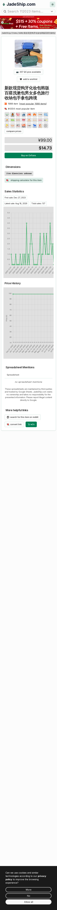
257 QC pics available (28, 72)
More (28, 889)
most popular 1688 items (33, 103)
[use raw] (45, 125)
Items (14, 33)
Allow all (28, 902)
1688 (20, 33)
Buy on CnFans (28, 155)
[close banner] (2, 22)
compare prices (13, 131)
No (28, 895)
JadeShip (6, 33)
